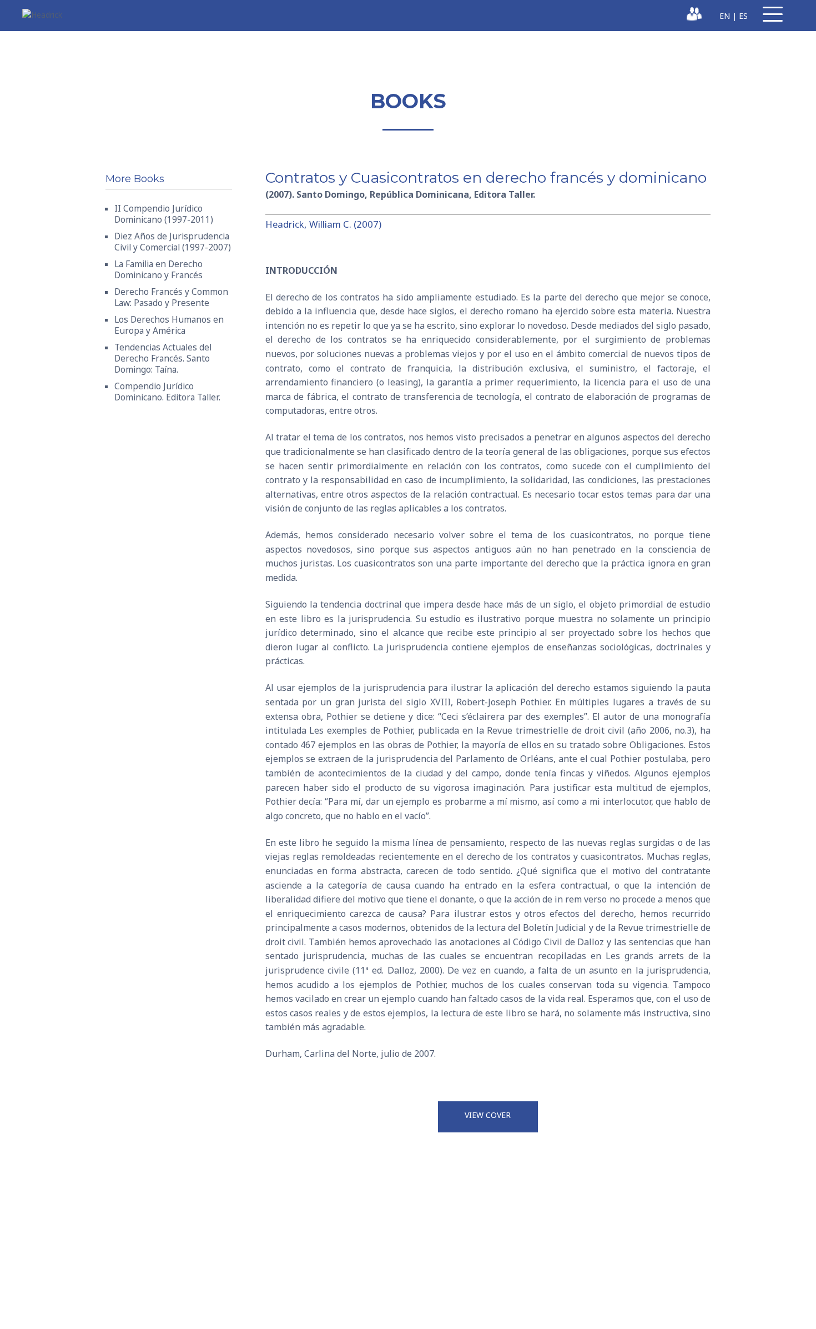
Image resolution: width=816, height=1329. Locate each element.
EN (724, 16)
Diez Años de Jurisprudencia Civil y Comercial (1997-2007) (172, 241)
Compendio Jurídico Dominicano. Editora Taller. (167, 391)
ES (743, 16)
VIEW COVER (488, 1115)
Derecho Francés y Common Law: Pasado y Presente (171, 297)
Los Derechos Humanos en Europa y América (169, 325)
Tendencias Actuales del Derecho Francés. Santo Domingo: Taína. (162, 358)
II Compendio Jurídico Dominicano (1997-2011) (163, 214)
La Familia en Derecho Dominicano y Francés (158, 269)
